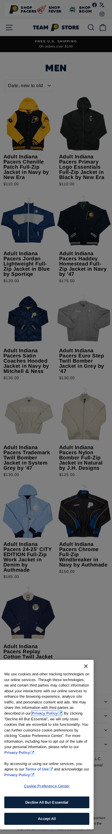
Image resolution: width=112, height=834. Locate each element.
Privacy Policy (44, 713)
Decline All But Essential (46, 802)
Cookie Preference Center (46, 786)
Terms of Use (37, 769)
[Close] (86, 666)
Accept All (46, 819)
